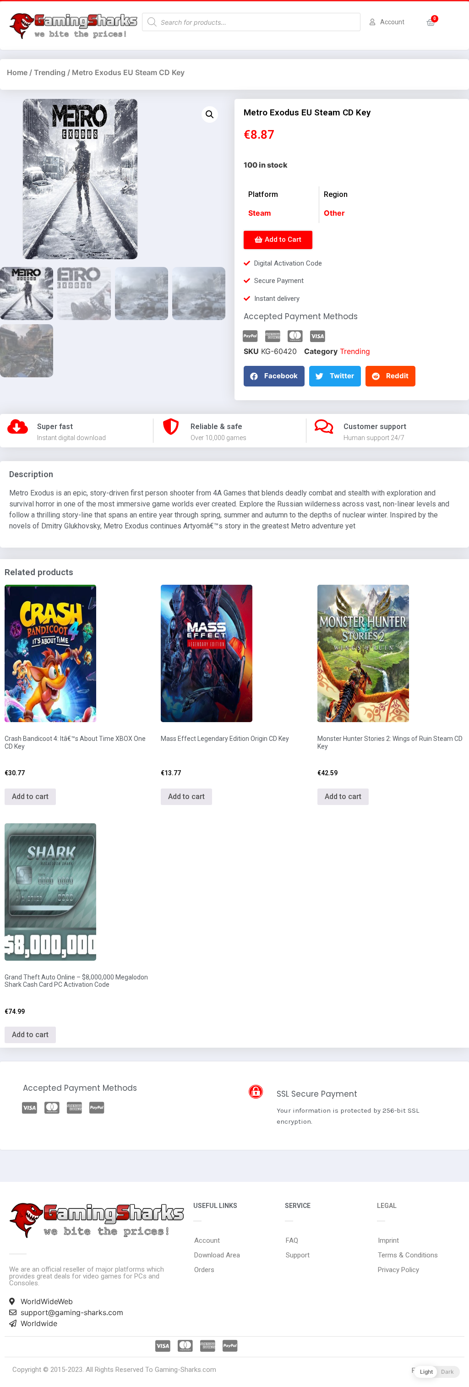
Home (17, 72)
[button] (278, 240)
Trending (49, 72)
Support (298, 1255)
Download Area (217, 1255)
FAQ (292, 1240)
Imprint (388, 1240)
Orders (204, 1270)
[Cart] (430, 23)
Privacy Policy (398, 1270)
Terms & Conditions (408, 1255)
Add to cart (30, 796)
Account (207, 1240)
